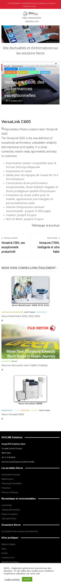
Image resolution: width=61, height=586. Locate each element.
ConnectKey (11, 72)
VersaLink (45, 72)
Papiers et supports (9, 514)
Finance (14, 361)
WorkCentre (41, 312)
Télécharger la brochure (46, 225)
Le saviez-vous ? (8, 557)
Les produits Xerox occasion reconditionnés (19, 531)
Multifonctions (7, 479)
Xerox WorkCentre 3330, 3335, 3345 (20, 316)
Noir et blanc (29, 312)
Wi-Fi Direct (10, 76)
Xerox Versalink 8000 (12, 414)
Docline (4, 553)
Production (6, 488)
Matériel (33, 72)
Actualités (5, 361)
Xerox (3, 549)
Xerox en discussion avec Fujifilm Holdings (24, 365)
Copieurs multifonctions (12, 312)
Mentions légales (8, 544)
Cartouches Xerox (8, 518)
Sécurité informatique (10, 562)
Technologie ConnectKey (11, 483)
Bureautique (11, 69)
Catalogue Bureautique (10, 509)
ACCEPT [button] (27, 579)
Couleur (23, 72)
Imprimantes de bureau (10, 474)
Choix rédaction (27, 69)
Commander (6, 505)
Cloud (40, 69)
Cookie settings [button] (12, 579)
